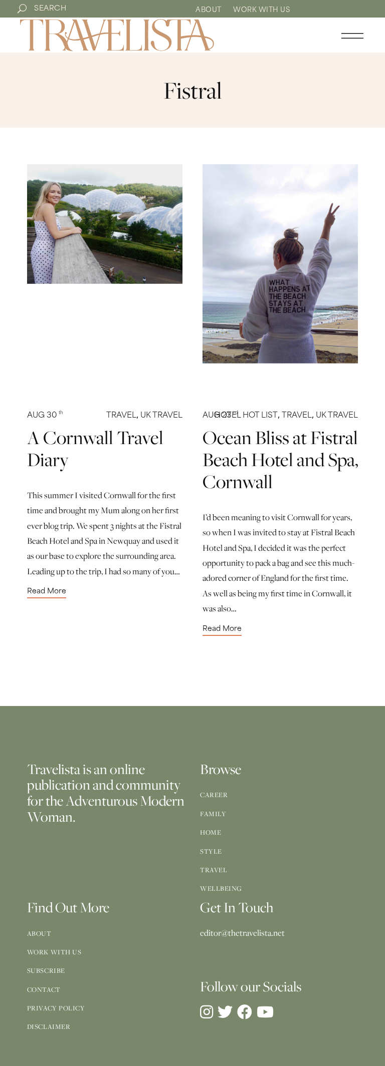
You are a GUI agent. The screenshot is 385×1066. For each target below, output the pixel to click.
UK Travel (161, 416)
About (209, 10)
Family (213, 813)
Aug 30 (45, 416)
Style (211, 851)
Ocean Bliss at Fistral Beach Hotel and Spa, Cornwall (280, 459)
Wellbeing (221, 888)
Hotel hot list (246, 416)
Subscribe (46, 970)
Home (210, 832)
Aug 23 (220, 416)
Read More (46, 591)
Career (214, 794)
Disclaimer (49, 1026)
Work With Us (261, 10)
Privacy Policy (56, 1007)
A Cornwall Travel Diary (95, 448)
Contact (44, 989)
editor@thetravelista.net (242, 933)
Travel (121, 416)
